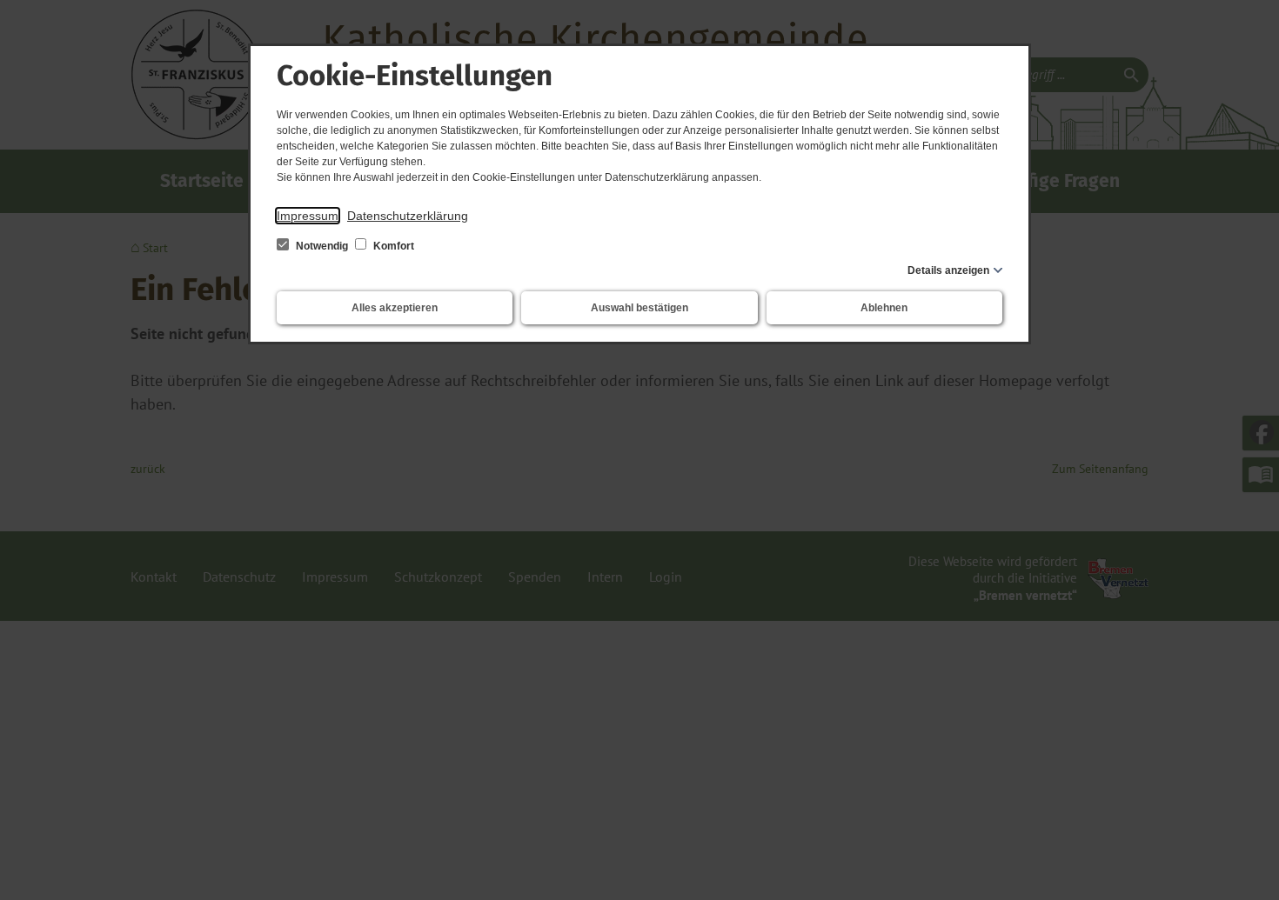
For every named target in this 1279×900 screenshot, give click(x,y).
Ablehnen (883, 308)
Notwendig (322, 246)
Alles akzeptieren (395, 308)
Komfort (392, 246)
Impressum (307, 216)
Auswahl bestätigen (639, 308)
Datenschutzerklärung (407, 216)
